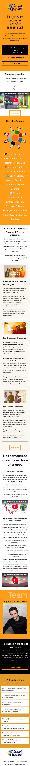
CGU (24, 764)
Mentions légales (9, 764)
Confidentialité (18, 764)
